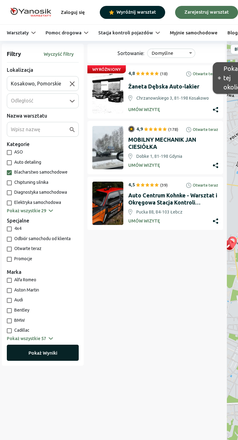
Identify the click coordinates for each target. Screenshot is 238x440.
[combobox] (40, 83)
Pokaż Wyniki (43, 353)
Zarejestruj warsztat (206, 12)
